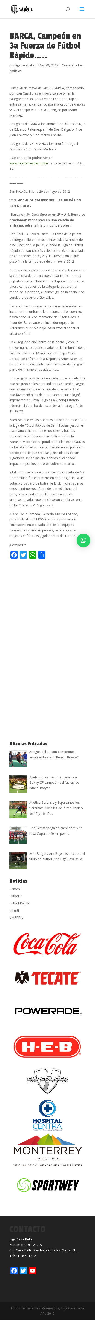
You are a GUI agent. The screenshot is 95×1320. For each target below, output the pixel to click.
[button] (83, 540)
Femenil (15, 889)
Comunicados (72, 65)
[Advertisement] (47, 610)
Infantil (14, 910)
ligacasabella (24, 65)
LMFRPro (16, 917)
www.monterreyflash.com (28, 163)
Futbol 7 (15, 896)
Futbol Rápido (19, 903)
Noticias (15, 71)
